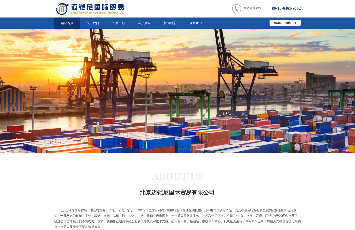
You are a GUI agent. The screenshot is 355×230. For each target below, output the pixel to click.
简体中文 (291, 22)
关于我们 (93, 23)
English (277, 22)
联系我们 (195, 23)
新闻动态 (170, 23)
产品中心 (118, 23)
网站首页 (67, 23)
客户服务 (144, 23)
